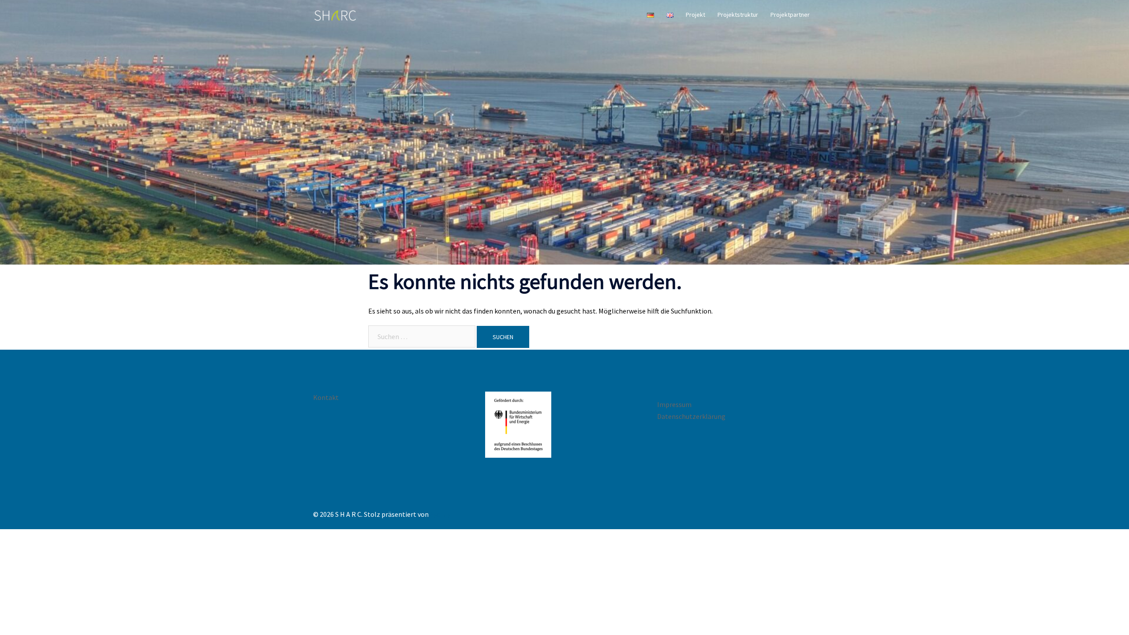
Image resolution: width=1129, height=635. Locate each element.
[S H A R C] (335, 14)
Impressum (674, 404)
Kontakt (326, 397)
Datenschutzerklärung (691, 416)
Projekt (695, 15)
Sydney (440, 514)
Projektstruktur (738, 15)
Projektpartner (790, 15)
